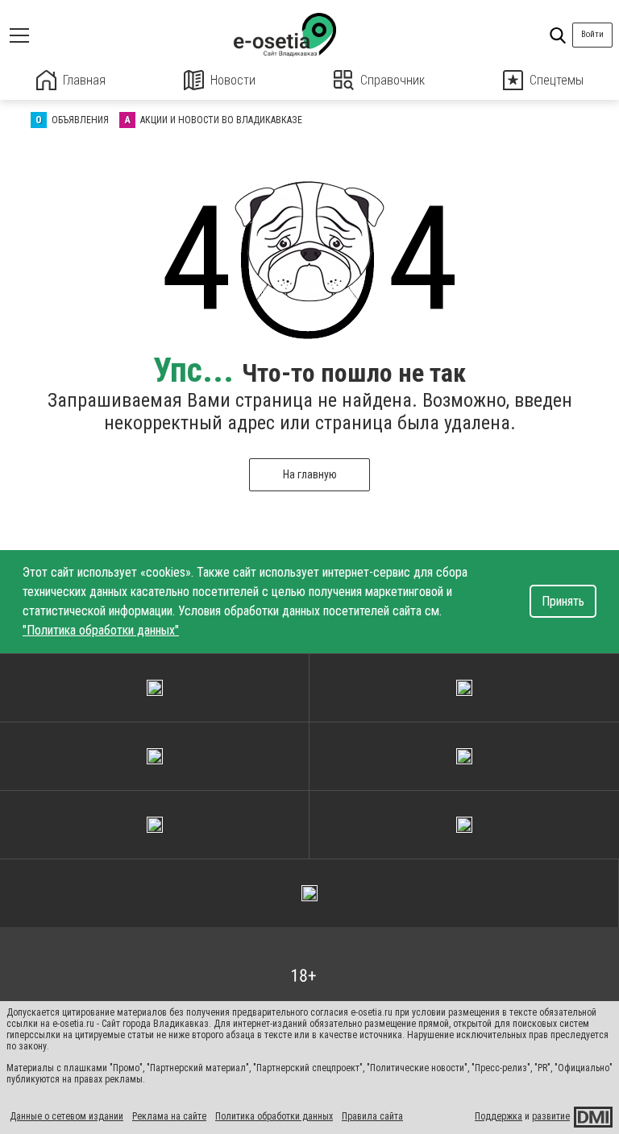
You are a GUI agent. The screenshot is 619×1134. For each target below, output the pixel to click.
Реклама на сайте (169, 1116)
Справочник (392, 80)
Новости (232, 80)
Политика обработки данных (274, 1116)
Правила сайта (372, 1116)
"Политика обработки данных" (101, 630)
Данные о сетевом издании (66, 1116)
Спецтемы (557, 80)
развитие (551, 1116)
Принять (563, 601)
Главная (84, 80)
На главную (310, 474)
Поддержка (498, 1116)
